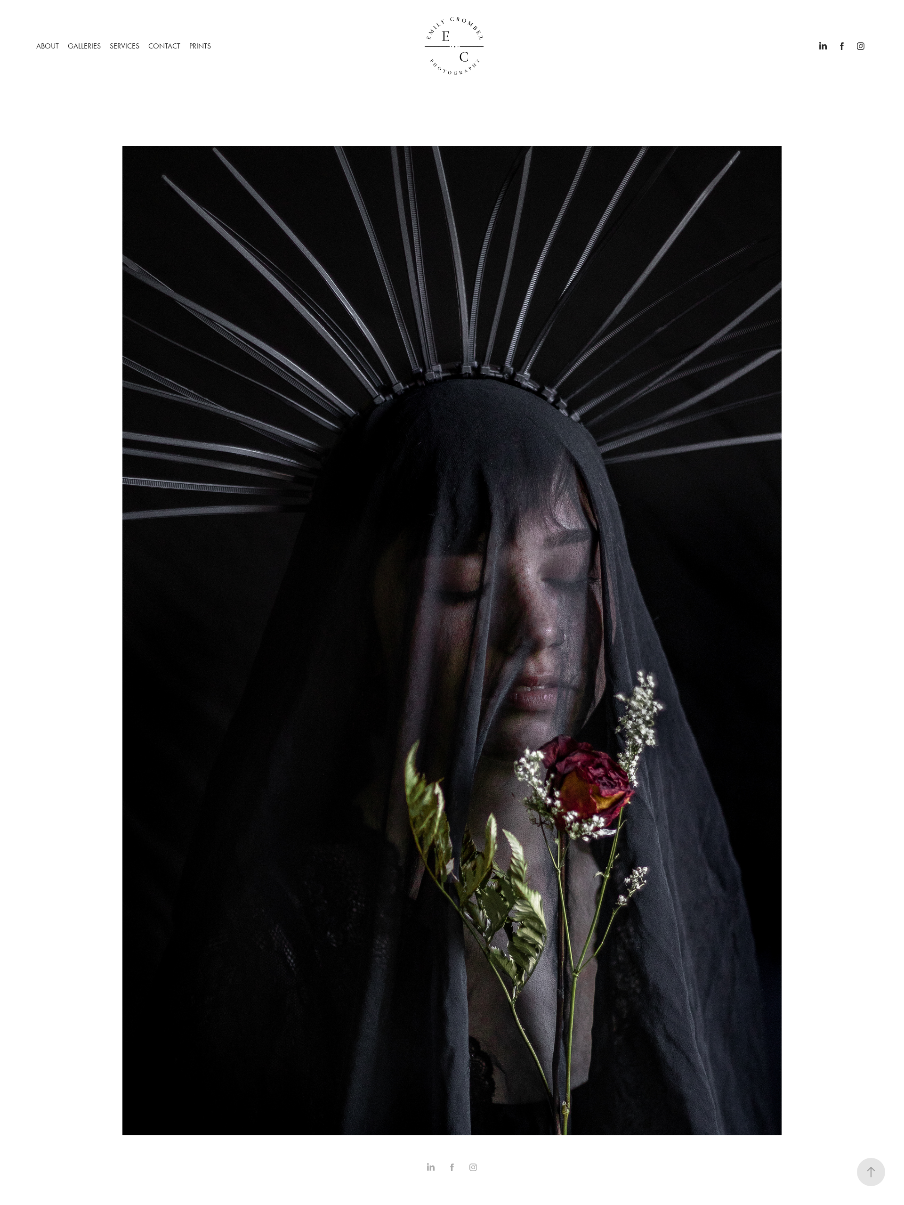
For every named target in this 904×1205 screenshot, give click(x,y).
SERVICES (124, 45)
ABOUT (47, 45)
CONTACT (164, 45)
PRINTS (200, 45)
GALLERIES (84, 45)
